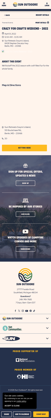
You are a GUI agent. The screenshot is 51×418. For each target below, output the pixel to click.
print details (40, 23)
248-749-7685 (25, 299)
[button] (27, 43)
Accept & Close (12, 406)
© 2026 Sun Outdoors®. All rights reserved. (25, 390)
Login (47, 5)
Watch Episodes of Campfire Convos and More (25, 239)
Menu (4, 5)
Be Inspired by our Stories (25, 206)
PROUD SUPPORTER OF (25, 351)
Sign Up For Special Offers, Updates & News (25, 173)
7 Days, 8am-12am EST (25, 302)
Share (6, 414)
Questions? (25, 296)
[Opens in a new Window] (25, 360)
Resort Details (42, 15)
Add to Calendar (22, 414)
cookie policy (21, 401)
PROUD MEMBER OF (25, 370)
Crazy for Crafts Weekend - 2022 (25, 28)
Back (8, 15)
